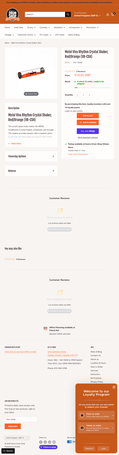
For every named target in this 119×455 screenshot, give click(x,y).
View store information (78, 154)
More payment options (88, 137)
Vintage (8, 35)
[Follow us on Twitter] (45, 442)
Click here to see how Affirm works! (20, 352)
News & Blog (73, 35)
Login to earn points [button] (74, 111)
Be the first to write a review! (59, 229)
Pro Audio (44, 35)
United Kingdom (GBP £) (15, 438)
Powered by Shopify (12, 447)
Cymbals (43, 27)
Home (7, 27)
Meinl (67, 62)
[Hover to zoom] (31, 73)
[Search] (68, 14)
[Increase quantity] (89, 94)
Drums (30, 27)
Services (94, 370)
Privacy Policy (97, 382)
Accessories (74, 27)
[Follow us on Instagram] (49, 442)
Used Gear (18, 27)
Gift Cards (59, 35)
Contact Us (96, 355)
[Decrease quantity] (77, 94)
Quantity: (69, 95)
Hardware (58, 27)
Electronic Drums (25, 35)
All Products (96, 378)
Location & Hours (98, 363)
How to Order (97, 367)
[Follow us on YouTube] (54, 442)
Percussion (91, 27)
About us (95, 359)
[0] (112, 14)
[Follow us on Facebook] (40, 442)
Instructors (95, 374)
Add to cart (88, 115)
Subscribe (12, 426)
